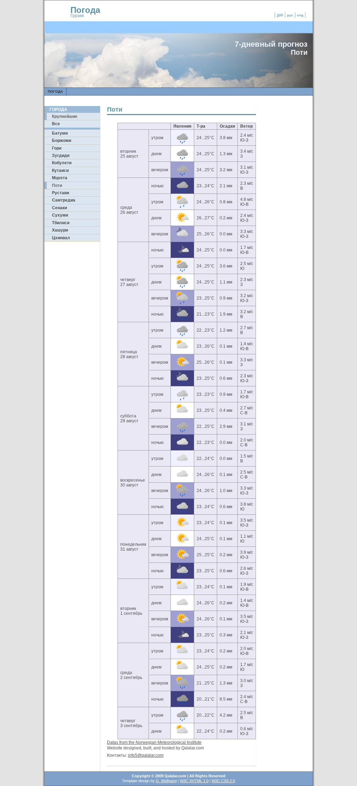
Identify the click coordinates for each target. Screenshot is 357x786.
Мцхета (59, 177)
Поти (57, 185)
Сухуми (60, 215)
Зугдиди (60, 155)
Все (56, 123)
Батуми (60, 133)
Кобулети (61, 162)
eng (300, 15)
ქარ (280, 15)
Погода (85, 10)
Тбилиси (60, 222)
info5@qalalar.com (146, 755)
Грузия (77, 15)
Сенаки (59, 207)
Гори (56, 148)
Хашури (60, 230)
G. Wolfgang (166, 781)
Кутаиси (60, 170)
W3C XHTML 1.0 (194, 781)
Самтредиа (63, 200)
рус (290, 15)
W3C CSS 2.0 (223, 781)
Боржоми (61, 140)
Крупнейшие (64, 116)
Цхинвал (61, 237)
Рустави (60, 192)
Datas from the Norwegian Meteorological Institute (154, 742)
